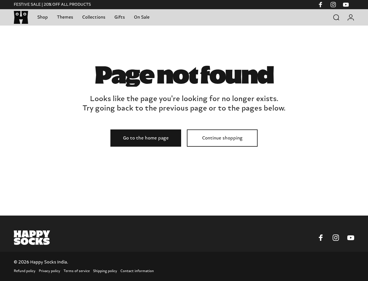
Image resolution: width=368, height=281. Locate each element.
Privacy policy (49, 271)
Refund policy (24, 271)
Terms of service (77, 271)
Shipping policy (105, 271)
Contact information (137, 271)
